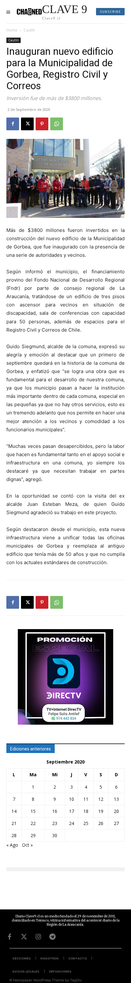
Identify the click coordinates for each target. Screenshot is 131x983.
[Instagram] (38, 937)
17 (71, 811)
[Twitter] (24, 937)
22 (33, 823)
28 (14, 835)
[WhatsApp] (56, 124)
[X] (27, 124)
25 (85, 823)
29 (33, 835)
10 (71, 799)
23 (54, 823)
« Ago (12, 845)
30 (54, 835)
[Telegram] (52, 937)
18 (85, 811)
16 (54, 811)
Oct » (27, 845)
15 (33, 811)
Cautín (29, 30)
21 (14, 823)
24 (71, 823)
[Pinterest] (42, 124)
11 (85, 799)
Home (11, 30)
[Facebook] (12, 124)
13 (116, 799)
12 (100, 799)
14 (14, 811)
